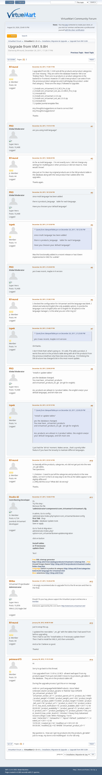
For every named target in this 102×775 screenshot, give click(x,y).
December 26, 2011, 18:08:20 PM (43, 158)
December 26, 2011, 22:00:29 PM (43, 368)
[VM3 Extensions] (10, 611)
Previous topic (77, 52)
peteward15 (15, 659)
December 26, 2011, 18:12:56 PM (43, 192)
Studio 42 (14, 496)
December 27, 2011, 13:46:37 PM (43, 497)
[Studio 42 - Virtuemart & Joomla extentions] (10, 527)
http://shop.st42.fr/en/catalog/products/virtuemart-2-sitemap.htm (58, 562)
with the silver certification (74, 30)
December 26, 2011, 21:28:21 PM (43, 299)
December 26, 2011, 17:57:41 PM (43, 126)
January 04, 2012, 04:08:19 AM (42, 623)
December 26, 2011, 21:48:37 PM (43, 328)
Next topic (89, 52)
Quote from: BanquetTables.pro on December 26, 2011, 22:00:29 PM (60, 410)
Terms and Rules (83, 770)
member (35, 601)
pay (66, 25)
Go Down (11, 60)
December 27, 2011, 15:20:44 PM (43, 581)
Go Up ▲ (94, 770)
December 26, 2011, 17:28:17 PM (43, 67)
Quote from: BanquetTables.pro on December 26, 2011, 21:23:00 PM (60, 333)
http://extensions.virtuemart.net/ (73, 606)
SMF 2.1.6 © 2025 (11, 769)
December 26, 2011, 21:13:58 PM (43, 224)
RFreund (13, 66)
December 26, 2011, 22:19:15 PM (43, 405)
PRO (11, 125)
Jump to (59, 754)
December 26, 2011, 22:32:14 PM (43, 460)
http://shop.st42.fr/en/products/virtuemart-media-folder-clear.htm (61, 565)
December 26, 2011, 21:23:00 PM (43, 267)
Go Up (10, 744)
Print (92, 60)
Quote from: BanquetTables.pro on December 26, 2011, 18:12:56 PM (60, 230)
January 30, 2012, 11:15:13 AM (42, 659)
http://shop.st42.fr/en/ (54, 573)
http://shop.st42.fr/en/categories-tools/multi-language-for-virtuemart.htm (61, 569)
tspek (12, 224)
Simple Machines (23, 769)
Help (74, 770)
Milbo (12, 581)
